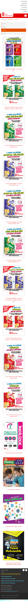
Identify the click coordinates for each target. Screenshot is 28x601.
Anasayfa (3, 19)
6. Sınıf (4, 27)
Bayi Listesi (24, 1)
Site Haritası (24, 9)
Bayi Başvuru (23, 5)
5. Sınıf (4, 23)
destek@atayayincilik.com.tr (11, 591)
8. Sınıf (4, 33)
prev (24, 570)
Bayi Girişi (24, 3)
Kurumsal (24, 7)
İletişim (25, 11)
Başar (2, 572)
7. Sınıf (4, 30)
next (26, 570)
